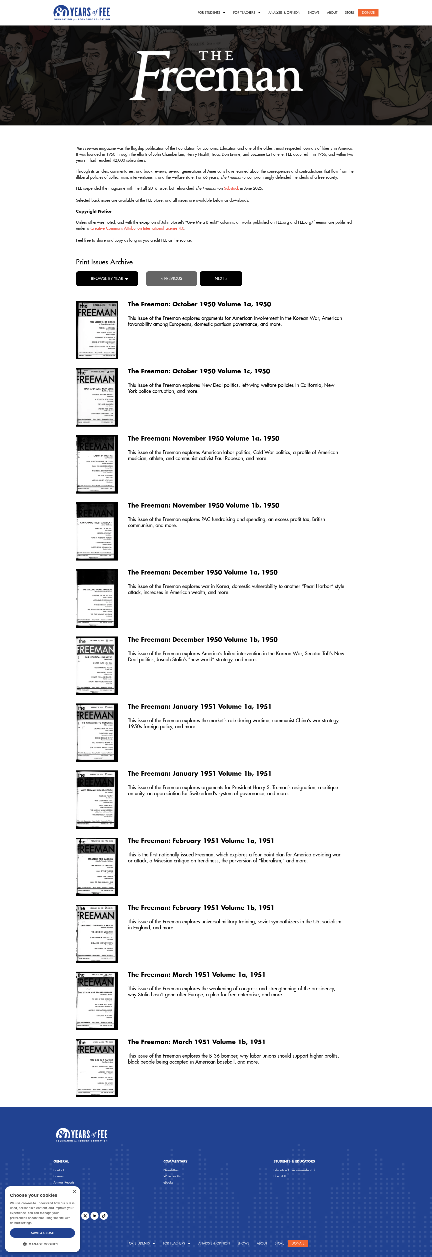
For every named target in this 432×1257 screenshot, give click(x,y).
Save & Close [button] (42, 1233)
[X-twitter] (85, 1216)
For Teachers (244, 12)
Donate (368, 12)
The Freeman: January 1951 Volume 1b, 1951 (200, 774)
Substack (231, 188)
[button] (42, 1244)
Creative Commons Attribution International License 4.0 (137, 228)
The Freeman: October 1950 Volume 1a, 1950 (199, 304)
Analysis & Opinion (284, 12)
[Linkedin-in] (94, 1216)
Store (349, 12)
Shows (314, 12)
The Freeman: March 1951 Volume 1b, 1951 (197, 1042)
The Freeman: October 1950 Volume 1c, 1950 (199, 371)
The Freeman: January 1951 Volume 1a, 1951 (200, 707)
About (332, 12)
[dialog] (42, 1219)
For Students (209, 12)
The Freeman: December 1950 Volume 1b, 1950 (203, 640)
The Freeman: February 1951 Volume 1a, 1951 (201, 841)
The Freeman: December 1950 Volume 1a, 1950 (203, 573)
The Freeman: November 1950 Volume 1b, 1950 (203, 506)
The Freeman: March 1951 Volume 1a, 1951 (197, 975)
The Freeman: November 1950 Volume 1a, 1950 (203, 439)
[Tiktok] (104, 1216)
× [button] (74, 1192)
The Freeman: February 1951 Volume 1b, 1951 (201, 908)
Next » (221, 279)
